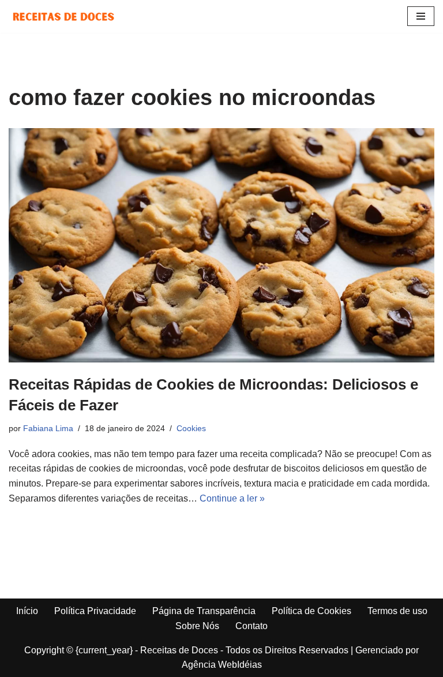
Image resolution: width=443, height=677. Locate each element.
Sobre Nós (197, 626)
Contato (251, 626)
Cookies (191, 428)
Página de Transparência (204, 611)
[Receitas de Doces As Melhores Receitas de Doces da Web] (63, 16)
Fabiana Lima (48, 428)
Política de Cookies (311, 611)
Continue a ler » (232, 498)
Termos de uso (397, 611)
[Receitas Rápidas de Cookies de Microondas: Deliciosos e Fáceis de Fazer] (221, 245)
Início (27, 611)
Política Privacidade (95, 611)
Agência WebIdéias (222, 664)
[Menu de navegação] (420, 16)
